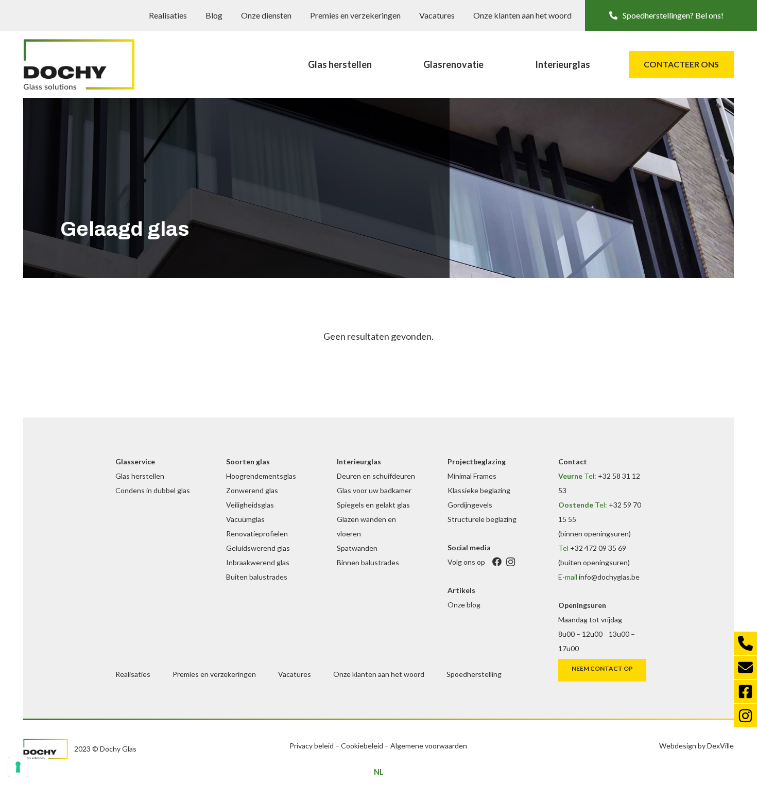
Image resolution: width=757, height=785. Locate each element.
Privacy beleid (311, 745)
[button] (671, 15)
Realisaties (168, 15)
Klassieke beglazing (479, 490)
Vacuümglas (245, 519)
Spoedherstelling (474, 674)
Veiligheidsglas (250, 504)
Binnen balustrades (368, 562)
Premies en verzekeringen (355, 15)
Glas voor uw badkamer (374, 490)
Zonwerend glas (252, 490)
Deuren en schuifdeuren (376, 476)
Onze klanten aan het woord (522, 15)
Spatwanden (357, 548)
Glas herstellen (139, 476)
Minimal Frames (472, 476)
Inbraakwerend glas (257, 562)
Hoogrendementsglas (261, 476)
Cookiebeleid (362, 745)
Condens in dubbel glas (152, 490)
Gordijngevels (470, 504)
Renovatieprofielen (257, 533)
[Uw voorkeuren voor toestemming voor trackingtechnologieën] (18, 767)
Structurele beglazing (482, 519)
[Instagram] (511, 562)
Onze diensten (266, 15)
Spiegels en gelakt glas (373, 504)
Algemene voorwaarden (428, 745)
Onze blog (464, 604)
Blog (213, 15)
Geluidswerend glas (258, 548)
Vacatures (437, 15)
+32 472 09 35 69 (598, 548)
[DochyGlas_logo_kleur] (79, 64)
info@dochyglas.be (609, 576)
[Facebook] (497, 562)
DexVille (720, 745)
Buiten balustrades (256, 576)
